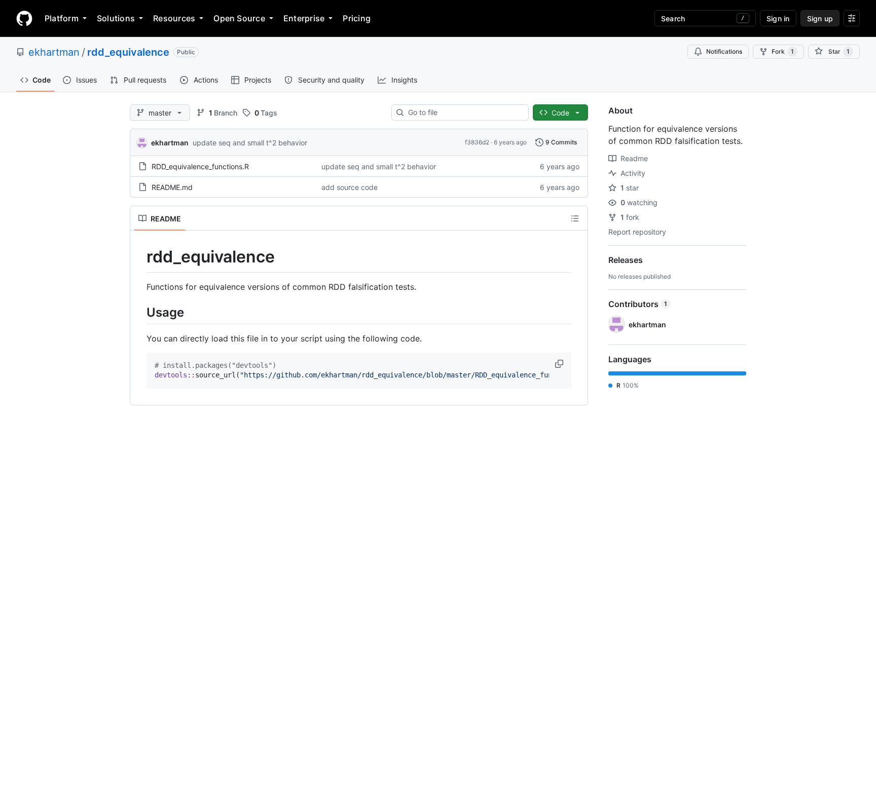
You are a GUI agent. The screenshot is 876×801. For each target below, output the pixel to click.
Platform (62, 18)
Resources (174, 18)
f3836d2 (477, 142)
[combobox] (464, 112)
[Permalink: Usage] (139, 312)
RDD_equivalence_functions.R (200, 166)
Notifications (724, 51)
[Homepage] (24, 18)
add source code (349, 187)
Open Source (239, 18)
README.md (172, 187)
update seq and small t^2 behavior (250, 142)
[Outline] (574, 218)
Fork (783, 51)
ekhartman (54, 52)
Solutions (116, 18)
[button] (560, 364)
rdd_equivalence (128, 52)
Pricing (357, 18)
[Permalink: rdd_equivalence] (139, 257)
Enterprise (303, 18)
